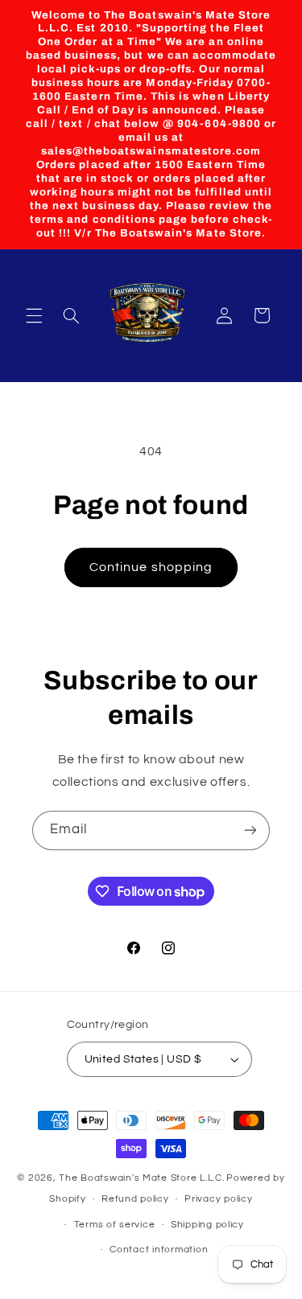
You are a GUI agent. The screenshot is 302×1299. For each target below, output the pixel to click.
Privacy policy (218, 1198)
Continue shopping (151, 567)
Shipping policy (207, 1224)
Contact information (159, 1249)
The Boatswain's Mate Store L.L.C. (141, 1178)
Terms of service (114, 1224)
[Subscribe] (250, 830)
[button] (33, 315)
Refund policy (135, 1198)
